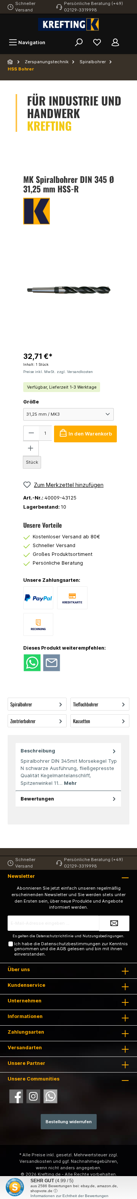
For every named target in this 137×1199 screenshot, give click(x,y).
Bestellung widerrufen (69, 1121)
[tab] (68, 767)
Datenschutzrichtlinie (54, 936)
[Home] (11, 61)
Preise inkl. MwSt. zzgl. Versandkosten (58, 372)
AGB (61, 948)
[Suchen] (79, 42)
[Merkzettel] (97, 42)
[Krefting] (68, 211)
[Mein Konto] (115, 42)
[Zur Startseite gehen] (68, 24)
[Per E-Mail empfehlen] (51, 662)
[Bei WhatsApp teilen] (32, 662)
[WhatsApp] (50, 1096)
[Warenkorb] (129, 39)
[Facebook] (16, 1096)
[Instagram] (33, 1096)
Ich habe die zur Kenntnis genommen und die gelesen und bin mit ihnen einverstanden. (71, 949)
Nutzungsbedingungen (103, 936)
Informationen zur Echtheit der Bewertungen (69, 1196)
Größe (31, 402)
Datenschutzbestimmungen (70, 943)
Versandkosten (35, 1161)
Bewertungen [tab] (37, 799)
